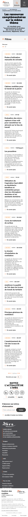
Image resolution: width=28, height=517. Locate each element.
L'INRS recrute (6, 463)
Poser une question (9, 474)
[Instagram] (22, 392)
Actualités (4, 452)
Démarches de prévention (9, 448)
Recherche (16, 5)
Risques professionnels (8, 444)
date (3, 46)
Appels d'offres (6, 466)
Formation (5, 450)
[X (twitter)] (11, 392)
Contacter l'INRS (8, 477)
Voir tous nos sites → (7, 488)
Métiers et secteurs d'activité (9, 446)
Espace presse (6, 468)
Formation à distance (7, 486)
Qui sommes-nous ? (7, 461)
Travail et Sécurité (7, 483)
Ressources (5, 455)
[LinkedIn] (6, 392)
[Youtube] (16, 392)
